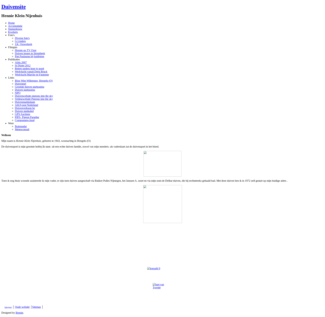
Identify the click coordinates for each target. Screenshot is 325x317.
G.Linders (20, 41)
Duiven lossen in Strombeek (30, 53)
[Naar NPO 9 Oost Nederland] (162, 271)
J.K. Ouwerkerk (23, 44)
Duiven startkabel (24, 111)
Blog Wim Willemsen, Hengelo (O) (34, 80)
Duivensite (13, 7)
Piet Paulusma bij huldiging (29, 56)
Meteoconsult (22, 129)
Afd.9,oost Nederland (26, 105)
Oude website (22, 307)
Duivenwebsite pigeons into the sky (34, 95)
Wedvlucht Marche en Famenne (32, 74)
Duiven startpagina (25, 89)
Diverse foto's (22, 38)
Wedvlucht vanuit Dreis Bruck (31, 71)
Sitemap (36, 307)
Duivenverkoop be (25, 108)
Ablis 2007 (21, 62)
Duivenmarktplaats (25, 102)
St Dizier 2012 (22, 65)
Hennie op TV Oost (25, 50)
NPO (17, 92)
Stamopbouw (15, 29)
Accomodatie (15, 26)
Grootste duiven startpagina (29, 86)
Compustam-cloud (25, 120)
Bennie (19, 312)
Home (11, 22)
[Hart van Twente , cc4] (162, 293)
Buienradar (21, 126)
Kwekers (13, 32)
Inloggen (8, 307)
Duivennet (20, 83)
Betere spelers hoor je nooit (29, 68)
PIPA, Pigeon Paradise (27, 117)
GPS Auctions (22, 114)
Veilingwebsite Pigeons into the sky (34, 98)
